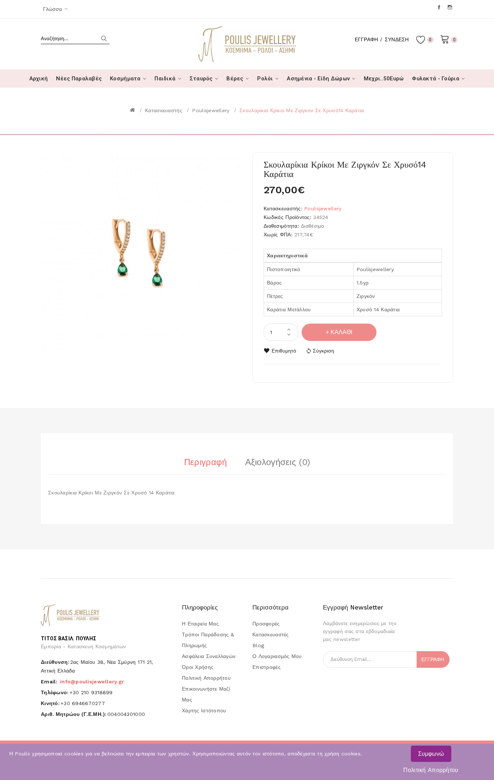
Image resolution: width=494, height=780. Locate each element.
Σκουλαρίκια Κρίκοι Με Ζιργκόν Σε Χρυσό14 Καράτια (301, 110)
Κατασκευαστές (270, 634)
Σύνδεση (397, 39)
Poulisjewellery (210, 110)
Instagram (450, 7)
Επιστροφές (266, 667)
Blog (258, 645)
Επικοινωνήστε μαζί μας (206, 694)
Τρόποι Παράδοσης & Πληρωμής (208, 640)
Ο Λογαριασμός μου (277, 656)
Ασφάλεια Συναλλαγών (208, 656)
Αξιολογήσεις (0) (277, 462)
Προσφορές (266, 624)
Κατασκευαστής (163, 110)
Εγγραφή (366, 39)
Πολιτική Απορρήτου (430, 770)
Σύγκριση (323, 351)
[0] (445, 38)
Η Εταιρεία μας (200, 624)
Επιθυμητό (284, 351)
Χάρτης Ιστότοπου (204, 710)
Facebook (439, 7)
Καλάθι (341, 332)
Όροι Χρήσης (197, 667)
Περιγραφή (205, 462)
